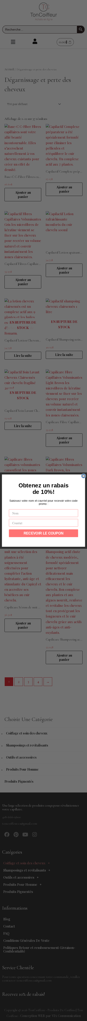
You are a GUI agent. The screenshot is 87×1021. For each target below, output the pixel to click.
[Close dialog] (83, 476)
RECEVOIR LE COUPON (44, 533)
